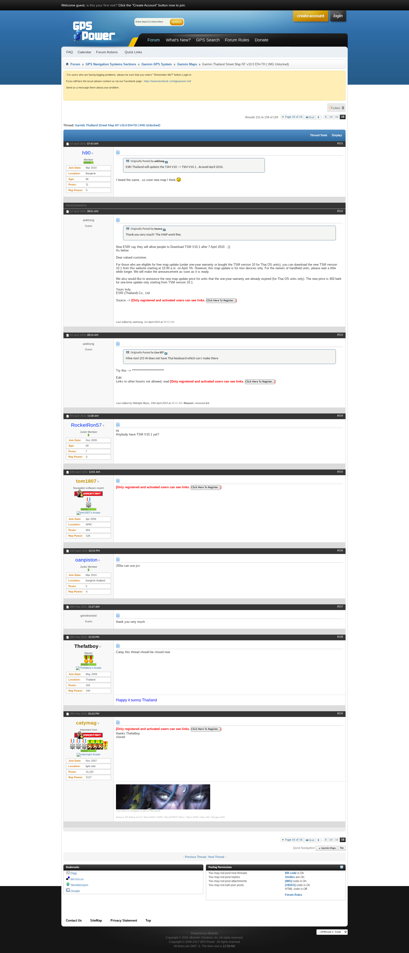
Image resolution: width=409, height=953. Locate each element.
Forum (153, 40)
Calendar (84, 52)
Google (75, 891)
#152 (340, 211)
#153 (340, 335)
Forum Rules (237, 40)
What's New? (178, 40)
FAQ (69, 52)
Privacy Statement (124, 920)
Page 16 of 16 (293, 117)
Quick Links (133, 52)
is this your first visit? (101, 5)
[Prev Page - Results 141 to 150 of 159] (318, 117)
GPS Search (208, 40)
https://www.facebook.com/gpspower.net (167, 81)
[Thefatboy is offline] (88, 668)
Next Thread (216, 857)
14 (331, 117)
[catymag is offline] (88, 755)
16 (342, 117)
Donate (261, 40)
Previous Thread (195, 857)
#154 (340, 415)
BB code (291, 873)
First (311, 117)
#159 (340, 713)
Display (337, 135)
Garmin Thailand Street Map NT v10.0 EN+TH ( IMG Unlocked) (117, 125)
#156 (340, 550)
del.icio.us (77, 879)
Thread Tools (318, 135)
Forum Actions (107, 52)
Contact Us (74, 920)
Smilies (290, 877)
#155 (340, 471)
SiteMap (96, 920)
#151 (340, 143)
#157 (340, 606)
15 (336, 117)
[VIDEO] (290, 885)
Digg (74, 873)
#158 (340, 637)
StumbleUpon (79, 885)
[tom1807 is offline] (88, 513)
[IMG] (288, 881)
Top (342, 848)
